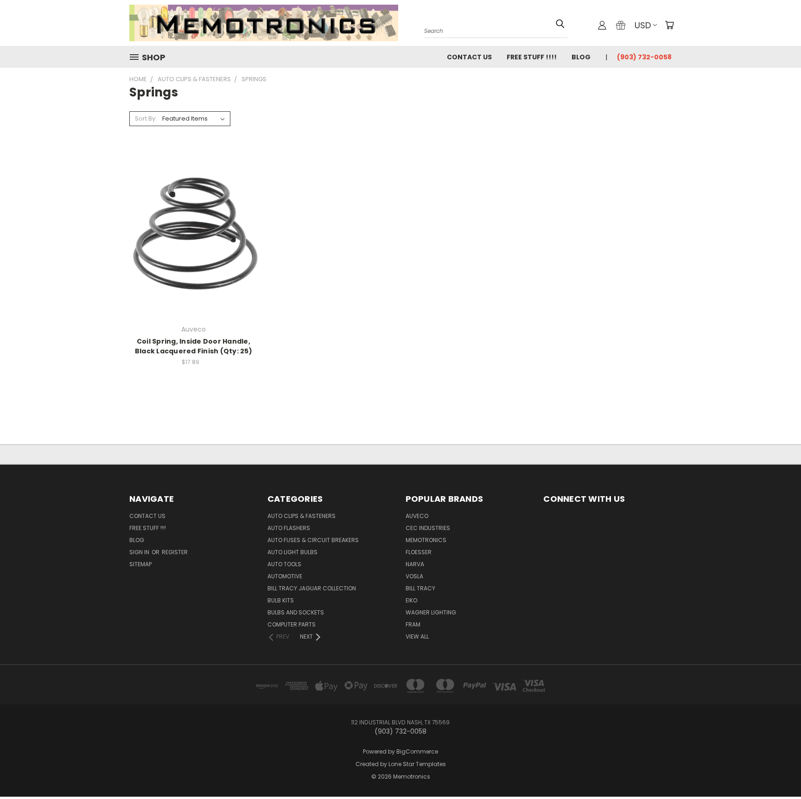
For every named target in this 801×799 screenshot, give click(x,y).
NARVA (415, 564)
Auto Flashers (288, 528)
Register (175, 552)
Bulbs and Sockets (295, 612)
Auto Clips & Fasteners (301, 516)
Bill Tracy (420, 588)
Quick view (193, 214)
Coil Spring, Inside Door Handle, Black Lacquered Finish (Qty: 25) (193, 346)
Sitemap (140, 564)
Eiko (411, 600)
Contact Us (469, 57)
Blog (581, 57)
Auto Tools (284, 564)
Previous (776, 763)
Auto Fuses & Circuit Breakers (313, 540)
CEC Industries (428, 528)
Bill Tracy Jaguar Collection (311, 588)
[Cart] (669, 25)
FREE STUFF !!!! (532, 57)
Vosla (414, 576)
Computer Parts (291, 624)
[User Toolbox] (602, 25)
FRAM (413, 624)
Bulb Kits (280, 600)
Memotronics (426, 540)
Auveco (417, 516)
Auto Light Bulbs (292, 552)
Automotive (284, 576)
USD (643, 25)
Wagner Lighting (431, 612)
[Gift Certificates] (620, 25)
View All (417, 636)
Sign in (140, 552)
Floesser (419, 552)
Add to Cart (193, 250)
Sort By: (146, 118)
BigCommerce (417, 751)
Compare (190, 233)
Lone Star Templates (417, 764)
